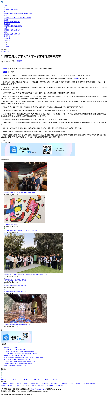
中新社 (5, 68)
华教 (5, 26)
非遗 (20, 26)
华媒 (10, 9)
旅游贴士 (12, 34)
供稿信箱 (36, 379)
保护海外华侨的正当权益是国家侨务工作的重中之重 (19, 361)
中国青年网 (50, 385)
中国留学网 (54, 383)
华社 (5, 9)
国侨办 (12, 383)
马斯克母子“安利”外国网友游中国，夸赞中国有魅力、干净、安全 (23, 357)
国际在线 (24, 385)
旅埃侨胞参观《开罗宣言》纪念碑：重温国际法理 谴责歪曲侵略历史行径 (26, 274)
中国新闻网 (19, 61)
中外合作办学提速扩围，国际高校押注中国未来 (18, 363)
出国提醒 (12, 22)
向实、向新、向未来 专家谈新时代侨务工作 (17, 359)
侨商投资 (6, 30)
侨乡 (5, 16)
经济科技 (17, 18)
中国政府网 (44, 383)
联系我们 (14, 379)
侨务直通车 (29, 13)
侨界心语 (12, 13)
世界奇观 (17, 34)
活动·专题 (7, 40)
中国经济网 (59, 385)
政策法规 (17, 13)
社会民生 (12, 18)
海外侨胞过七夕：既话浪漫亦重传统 (15, 280)
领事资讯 (6, 22)
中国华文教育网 (75, 383)
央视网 (32, 385)
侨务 (5, 11)
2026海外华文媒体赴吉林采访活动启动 (15, 291)
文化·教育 (7, 24)
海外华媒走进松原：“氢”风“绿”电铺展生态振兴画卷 (19, 192)
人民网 (3, 385)
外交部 (19, 383)
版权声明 (45, 379)
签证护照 (17, 22)
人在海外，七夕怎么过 (11, 224)
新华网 (10, 385)
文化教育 (23, 18)
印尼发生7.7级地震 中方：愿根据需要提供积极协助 (19, 351)
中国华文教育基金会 (89, 383)
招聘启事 (56, 379)
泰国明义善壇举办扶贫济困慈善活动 (15, 286)
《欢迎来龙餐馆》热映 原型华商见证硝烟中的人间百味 (20, 353)
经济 (5, 28)
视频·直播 (7, 38)
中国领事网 (34, 383)
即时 (5, 5)
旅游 (5, 32)
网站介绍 (3, 379)
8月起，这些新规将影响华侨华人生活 (15, 365)
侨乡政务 (6, 18)
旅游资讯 (6, 34)
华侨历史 (23, 13)
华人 (5, 7)
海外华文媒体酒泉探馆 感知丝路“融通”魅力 (17, 324)
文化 (8, 26)
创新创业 (12, 30)
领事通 (6, 20)
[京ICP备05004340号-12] (38, 389)
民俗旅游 (28, 18)
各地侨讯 (6, 13)
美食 (17, 26)
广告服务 (6, 46)
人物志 (11, 26)
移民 (13, 9)
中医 (15, 26)
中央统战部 (4, 383)
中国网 (17, 385)
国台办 (26, 383)
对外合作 (17, 30)
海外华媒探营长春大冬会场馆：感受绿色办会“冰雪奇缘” (21, 230)
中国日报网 (40, 385)
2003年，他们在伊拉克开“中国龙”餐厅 (15, 355)
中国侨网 (3, 51)
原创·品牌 (7, 36)
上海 (5, 44)
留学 (8, 9)
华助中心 (17, 9)
